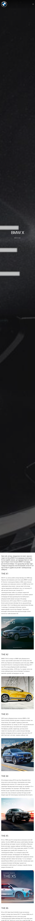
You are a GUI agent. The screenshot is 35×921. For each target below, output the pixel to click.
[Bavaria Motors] (4, 4)
